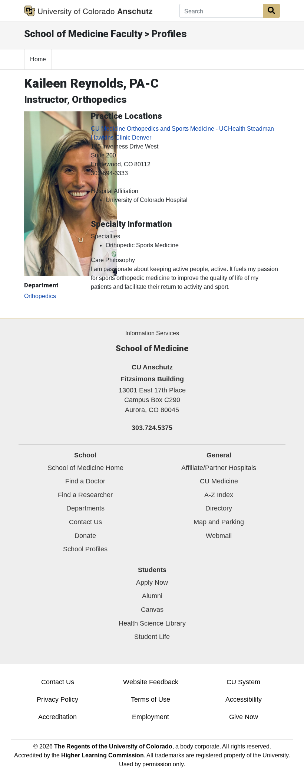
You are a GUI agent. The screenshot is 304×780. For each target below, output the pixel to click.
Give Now (243, 717)
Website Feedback (150, 682)
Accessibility (243, 699)
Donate (85, 535)
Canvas (152, 609)
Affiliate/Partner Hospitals (218, 467)
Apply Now (152, 582)
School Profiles (85, 549)
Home (38, 59)
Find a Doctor (85, 481)
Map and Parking (219, 522)
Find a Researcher (85, 495)
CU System (243, 682)
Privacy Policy (57, 699)
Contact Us (85, 522)
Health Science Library (152, 623)
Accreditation (57, 717)
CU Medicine (219, 481)
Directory (218, 508)
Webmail (219, 535)
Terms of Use (150, 699)
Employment (150, 717)
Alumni (152, 596)
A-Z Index (218, 495)
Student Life (152, 636)
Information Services (152, 333)
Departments (85, 508)
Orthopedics (40, 296)
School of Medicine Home (85, 467)
